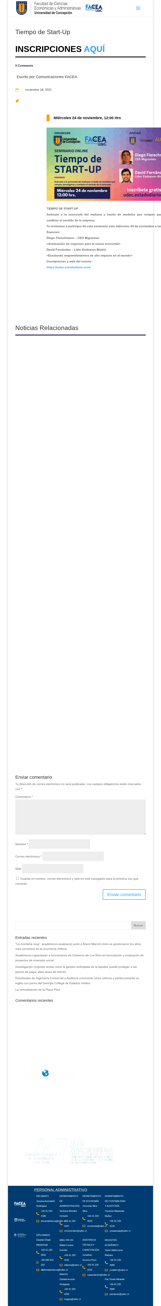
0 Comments (24, 65)
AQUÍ (93, 49)
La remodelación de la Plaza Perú (37, 989)
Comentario (24, 796)
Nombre (21, 844)
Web (18, 868)
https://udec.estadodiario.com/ (69, 267)
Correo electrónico (28, 856)
